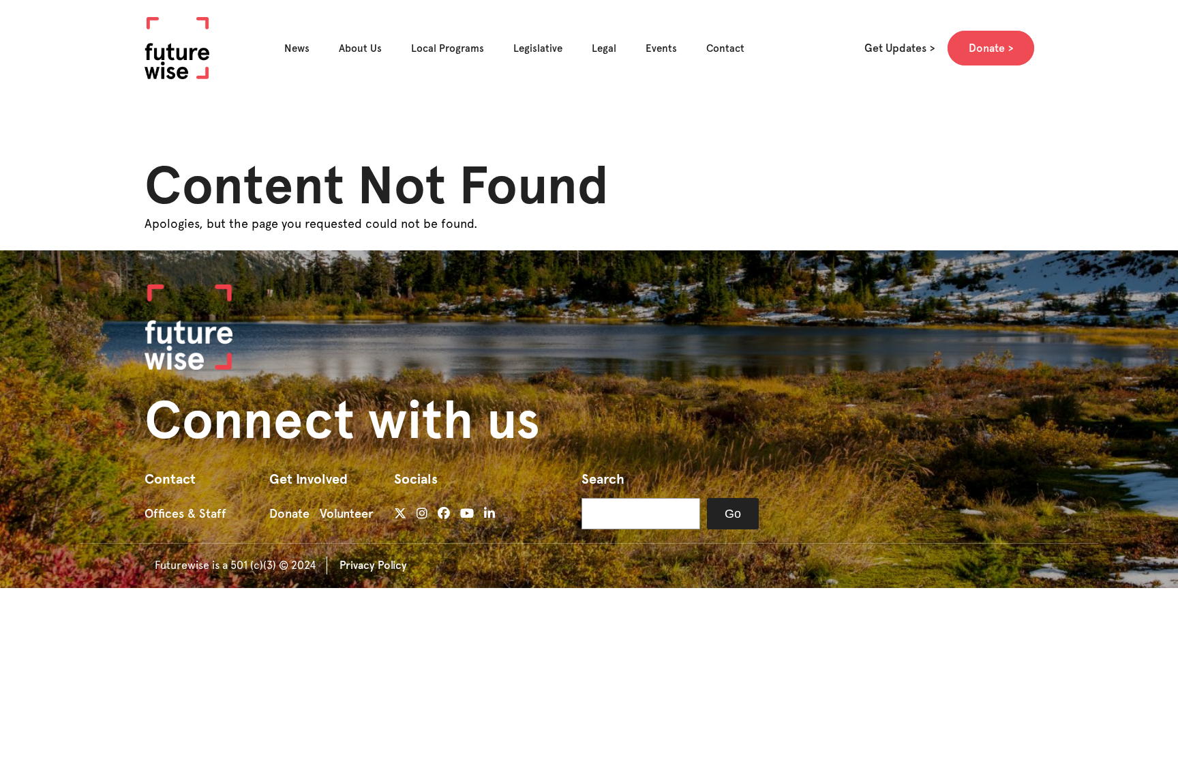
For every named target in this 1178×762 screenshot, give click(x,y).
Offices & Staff (185, 513)
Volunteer (347, 513)
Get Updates (895, 48)
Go (733, 514)
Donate (987, 48)
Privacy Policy (373, 565)
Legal (604, 48)
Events (661, 48)
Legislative (537, 48)
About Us (360, 48)
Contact (725, 48)
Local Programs (447, 48)
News (296, 48)
